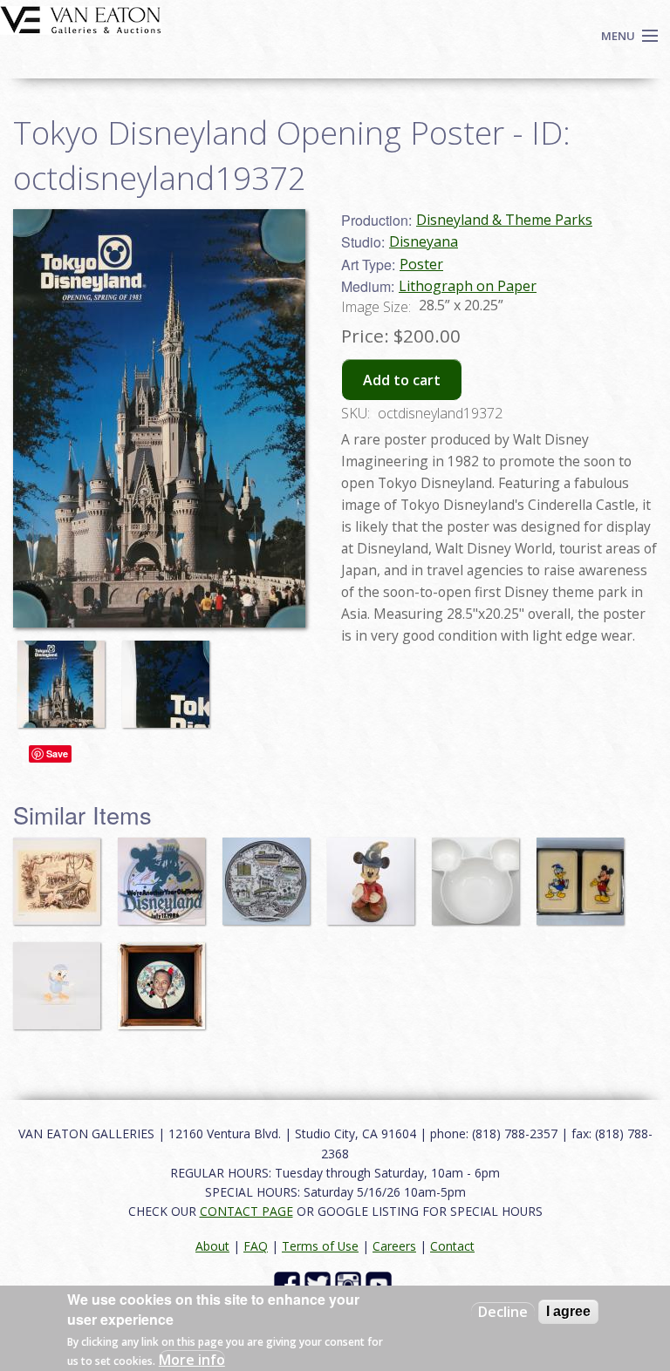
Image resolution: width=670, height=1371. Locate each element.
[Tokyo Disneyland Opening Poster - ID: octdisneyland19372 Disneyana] (159, 416)
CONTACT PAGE (246, 1211)
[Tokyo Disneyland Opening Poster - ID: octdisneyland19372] (65, 675)
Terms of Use (320, 1246)
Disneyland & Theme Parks (504, 219)
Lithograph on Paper (468, 285)
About (212, 1246)
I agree (568, 1311)
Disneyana (423, 241)
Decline (503, 1311)
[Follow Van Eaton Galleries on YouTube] (381, 1282)
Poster (421, 264)
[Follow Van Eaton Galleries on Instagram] (350, 1282)
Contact (452, 1246)
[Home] (80, 18)
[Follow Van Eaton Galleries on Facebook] (289, 1282)
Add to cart (402, 380)
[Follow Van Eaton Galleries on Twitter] (319, 1282)
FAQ (255, 1246)
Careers (394, 1246)
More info (192, 1359)
